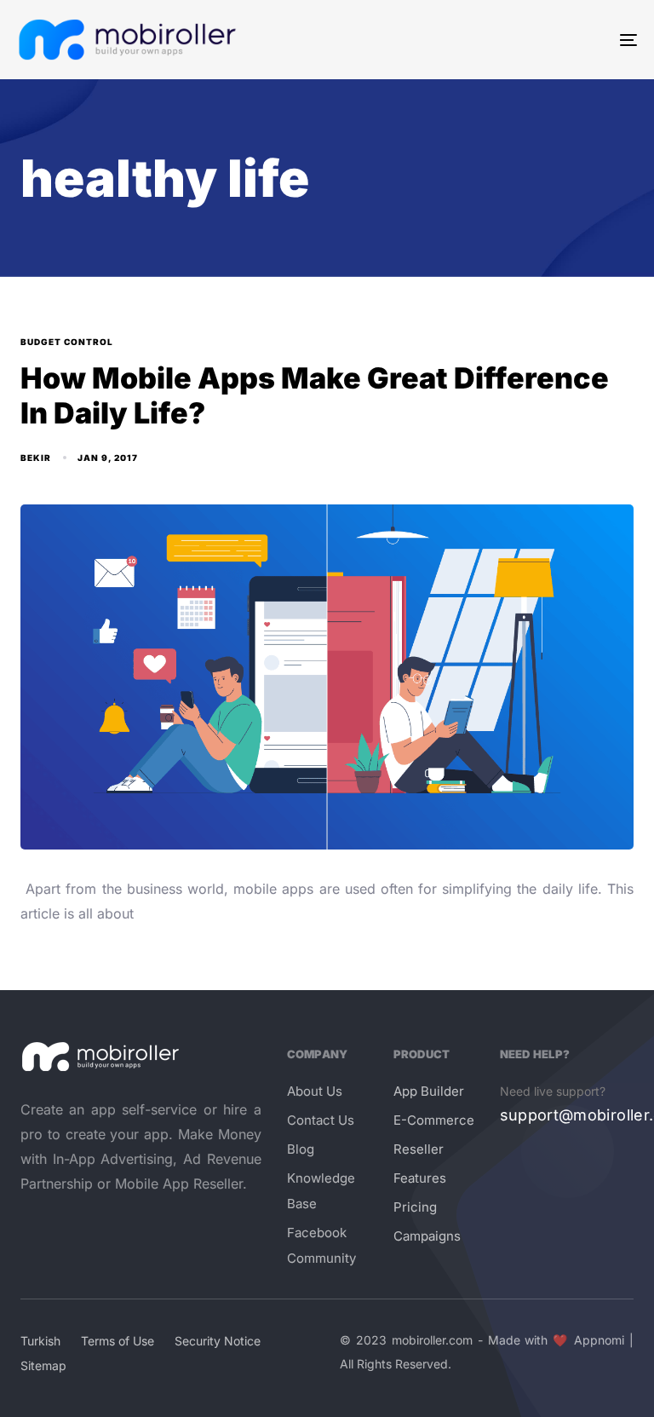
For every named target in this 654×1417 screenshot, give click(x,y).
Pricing (415, 1207)
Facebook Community (321, 1245)
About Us (314, 1091)
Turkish (40, 1340)
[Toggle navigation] (533, 39)
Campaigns (427, 1236)
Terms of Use (117, 1340)
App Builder (428, 1091)
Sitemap (43, 1365)
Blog (300, 1149)
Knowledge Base (321, 1191)
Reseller (418, 1149)
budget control (66, 342)
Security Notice (218, 1340)
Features (419, 1178)
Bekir (35, 457)
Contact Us (320, 1120)
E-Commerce (433, 1120)
